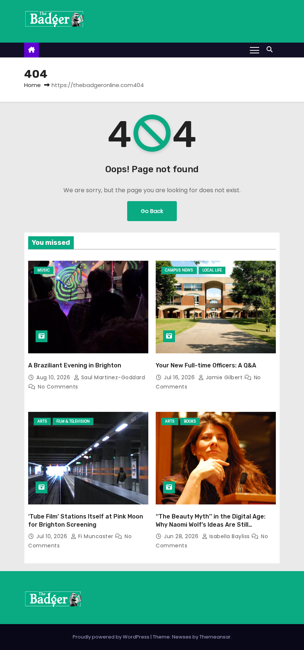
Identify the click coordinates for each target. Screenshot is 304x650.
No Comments (58, 386)
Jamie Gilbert (224, 377)
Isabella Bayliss (229, 536)
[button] (271, 49)
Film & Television (73, 421)
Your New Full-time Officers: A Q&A (206, 365)
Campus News (179, 270)
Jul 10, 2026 (52, 536)
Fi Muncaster (95, 536)
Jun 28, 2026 (182, 536)
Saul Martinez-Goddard (112, 377)
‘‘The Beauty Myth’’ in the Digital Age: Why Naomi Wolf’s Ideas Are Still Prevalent (210, 524)
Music (43, 270)
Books (190, 421)
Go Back (152, 211)
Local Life (212, 270)
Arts (42, 421)
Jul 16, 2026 (180, 377)
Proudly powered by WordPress (112, 636)
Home (32, 85)
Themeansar (215, 636)
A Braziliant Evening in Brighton (74, 365)
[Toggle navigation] (254, 49)
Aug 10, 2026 (54, 377)
